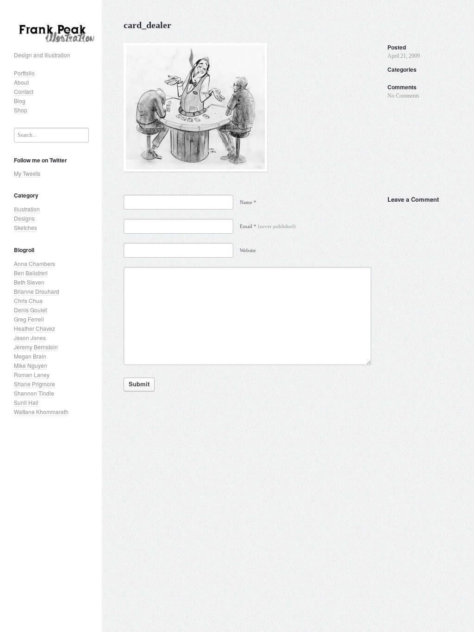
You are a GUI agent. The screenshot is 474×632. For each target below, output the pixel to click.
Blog (19, 101)
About (21, 82)
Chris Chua (28, 300)
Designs (24, 218)
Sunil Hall (26, 402)
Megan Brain (30, 356)
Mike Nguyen (30, 365)
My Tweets (27, 173)
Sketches (25, 227)
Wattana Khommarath (41, 411)
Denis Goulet (30, 310)
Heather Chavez (34, 328)
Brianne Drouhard (36, 291)
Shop (20, 110)
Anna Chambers (34, 263)
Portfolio (24, 73)
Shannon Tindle (34, 393)
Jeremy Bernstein (36, 347)
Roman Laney (32, 374)
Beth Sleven (29, 282)
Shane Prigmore (34, 384)
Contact (23, 91)
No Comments (403, 96)
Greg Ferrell (29, 319)
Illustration (27, 209)
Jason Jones (30, 337)
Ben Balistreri (31, 273)
